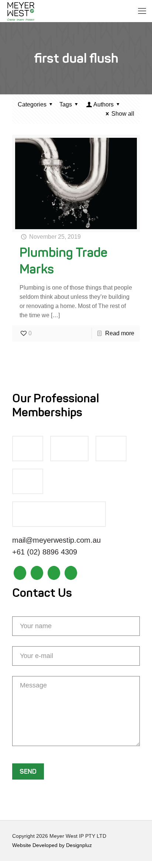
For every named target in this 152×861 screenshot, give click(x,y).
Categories (32, 104)
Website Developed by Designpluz (52, 845)
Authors (103, 104)
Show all (122, 114)
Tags (65, 104)
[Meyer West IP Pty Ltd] (20, 11)
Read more (119, 333)
